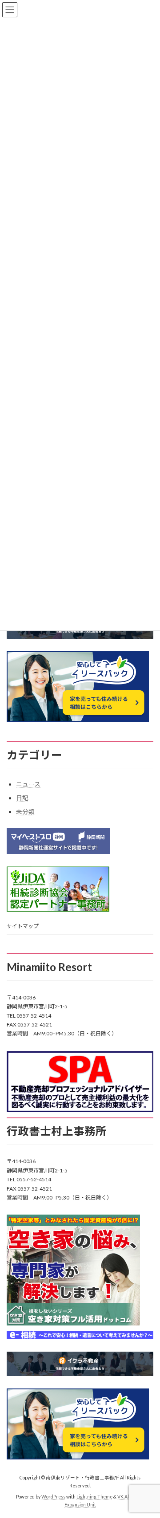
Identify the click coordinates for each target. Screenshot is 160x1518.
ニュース (28, 784)
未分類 (25, 811)
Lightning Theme (94, 1496)
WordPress (53, 1496)
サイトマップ (23, 926)
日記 (22, 798)
